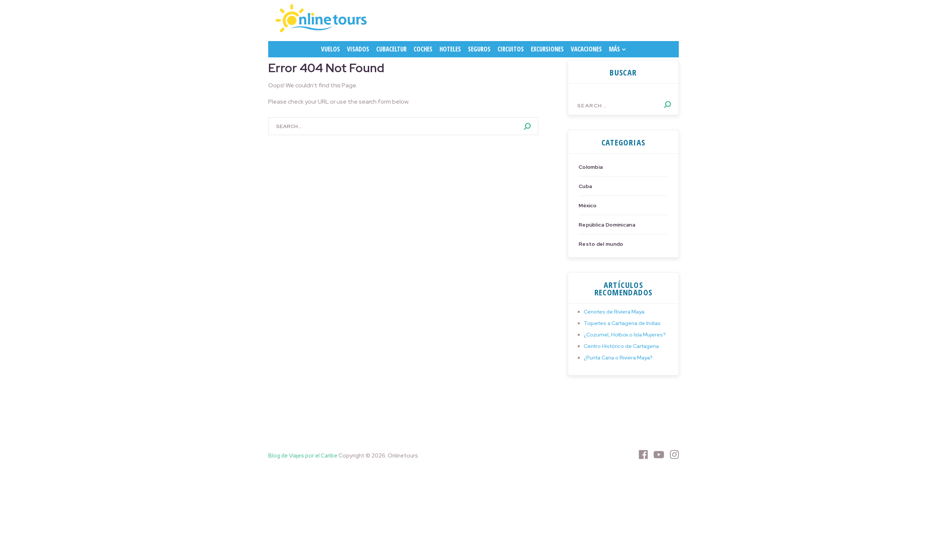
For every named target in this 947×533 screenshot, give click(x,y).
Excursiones (547, 49)
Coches (423, 49)
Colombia (591, 167)
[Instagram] (674, 454)
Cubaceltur (391, 49)
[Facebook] (643, 454)
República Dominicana (607, 225)
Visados (358, 49)
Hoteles (450, 49)
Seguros (479, 49)
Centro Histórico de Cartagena (621, 346)
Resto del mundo (601, 244)
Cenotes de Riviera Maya (614, 311)
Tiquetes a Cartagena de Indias (622, 323)
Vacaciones (586, 49)
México (588, 205)
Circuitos (511, 49)
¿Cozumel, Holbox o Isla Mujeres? (625, 334)
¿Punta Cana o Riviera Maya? (618, 357)
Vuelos (330, 49)
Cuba (585, 186)
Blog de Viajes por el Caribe (302, 455)
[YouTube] (659, 454)
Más (614, 49)
